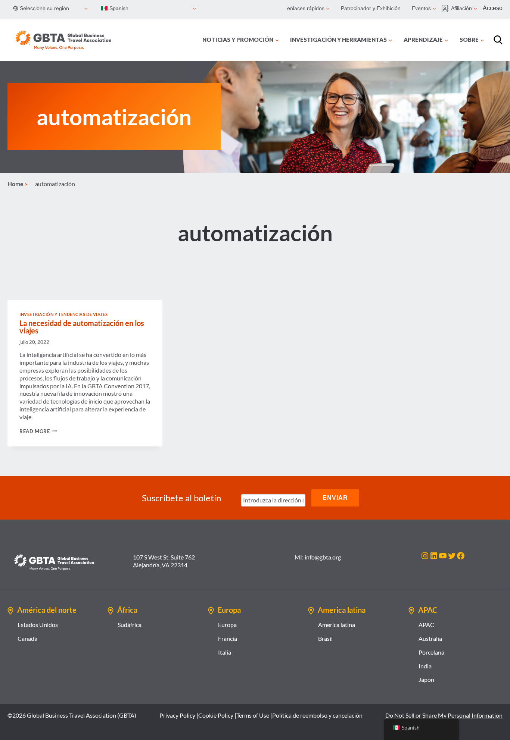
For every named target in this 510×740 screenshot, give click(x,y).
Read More (38, 431)
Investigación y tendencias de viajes (63, 314)
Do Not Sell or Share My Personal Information (444, 715)
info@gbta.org (323, 557)
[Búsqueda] (498, 39)
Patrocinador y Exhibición (371, 8)
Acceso (493, 8)
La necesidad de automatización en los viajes (81, 327)
